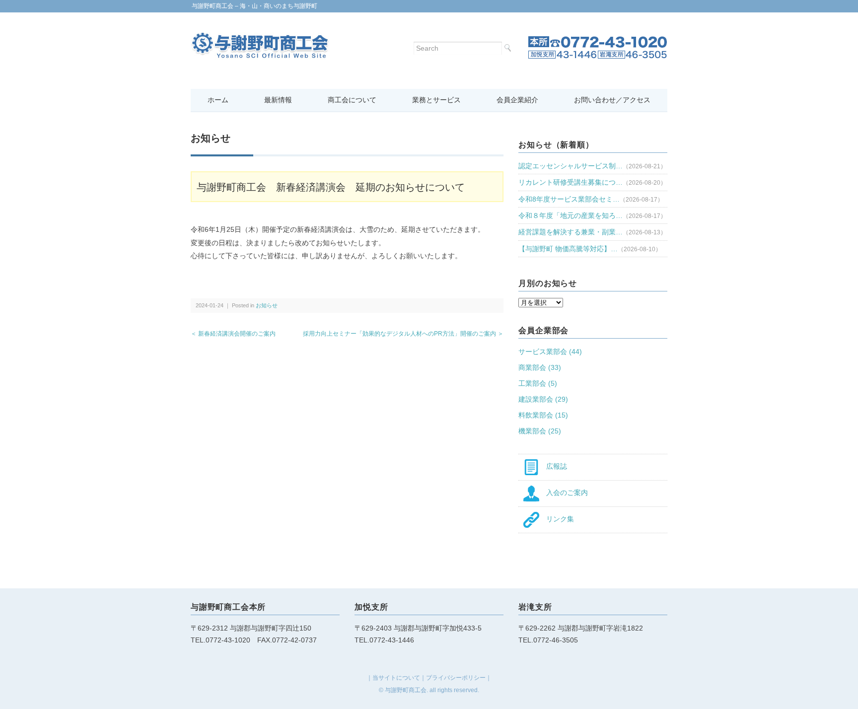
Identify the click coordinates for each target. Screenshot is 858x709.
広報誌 (553, 466)
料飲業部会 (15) (543, 415)
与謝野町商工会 (406, 690)
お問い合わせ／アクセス (612, 100)
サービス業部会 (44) (550, 351)
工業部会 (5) (537, 383)
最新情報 (278, 100)
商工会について (352, 100)
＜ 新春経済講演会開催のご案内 (233, 333)
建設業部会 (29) (543, 399)
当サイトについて (396, 677)
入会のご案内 (563, 492)
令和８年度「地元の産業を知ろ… (570, 215)
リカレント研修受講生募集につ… (570, 182)
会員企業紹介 (517, 100)
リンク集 (556, 519)
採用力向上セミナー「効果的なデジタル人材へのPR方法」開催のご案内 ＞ (403, 333)
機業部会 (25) (539, 431)
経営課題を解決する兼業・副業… (570, 232)
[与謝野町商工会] (260, 38)
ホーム (218, 100)
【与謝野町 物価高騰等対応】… (568, 249)
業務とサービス (436, 100)
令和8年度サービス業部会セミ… (569, 199)
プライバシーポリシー (456, 677)
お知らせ (267, 305)
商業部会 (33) (539, 367)
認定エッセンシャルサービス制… (570, 166)
